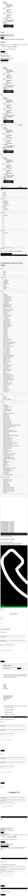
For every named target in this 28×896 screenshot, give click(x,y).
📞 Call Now (14, 613)
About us (5, 3)
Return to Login (4, 61)
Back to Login (4, 53)
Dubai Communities (8, 21)
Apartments (9, 9)
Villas (7, 11)
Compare (3, 894)
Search (2, 124)
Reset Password (4, 60)
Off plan (10, 536)
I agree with (9, 46)
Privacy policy (6, 698)
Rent (4, 13)
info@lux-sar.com (9, 712)
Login (2, 37)
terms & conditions (12, 46)
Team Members (9, 5)
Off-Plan (5, 18)
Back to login (19, 847)
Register (3, 51)
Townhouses (9, 12)
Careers (8, 7)
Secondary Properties (8, 695)
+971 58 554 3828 (9, 709)
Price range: (3, 251)
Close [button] (2, 721)
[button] (14, 94)
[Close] (2, 609)
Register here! (4, 847)
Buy (4, 8)
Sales (6, 536)
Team (4, 687)
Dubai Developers (10, 20)
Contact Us (6, 24)
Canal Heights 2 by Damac (8, 539)
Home (4, 1)
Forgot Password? (20, 39)
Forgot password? (11, 847)
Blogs (4, 22)
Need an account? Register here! (8, 39)
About (4, 685)
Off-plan (2, 536)
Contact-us (5, 688)
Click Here (8, 26)
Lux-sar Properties (5, 629)
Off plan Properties (7, 697)
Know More (9, 4)
